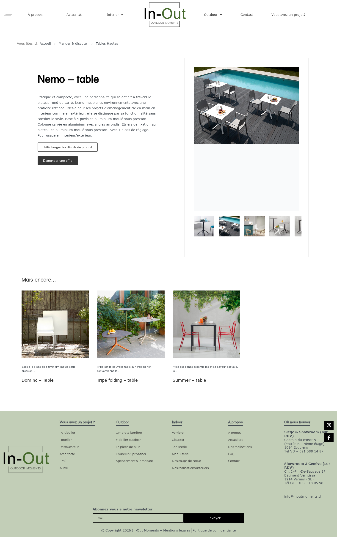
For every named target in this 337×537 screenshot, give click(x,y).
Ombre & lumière (129, 432)
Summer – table (189, 380)
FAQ (231, 454)
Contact (246, 14)
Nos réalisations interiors (190, 468)
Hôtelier (66, 439)
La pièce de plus (128, 447)
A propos (234, 432)
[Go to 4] (279, 226)
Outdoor (211, 14)
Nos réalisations (240, 447)
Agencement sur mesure (134, 461)
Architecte (67, 454)
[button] (68, 147)
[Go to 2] (229, 226)
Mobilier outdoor (128, 439)
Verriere (178, 432)
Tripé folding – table (117, 380)
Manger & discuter (73, 43)
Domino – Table (38, 380)
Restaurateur (69, 447)
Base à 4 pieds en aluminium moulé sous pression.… (48, 368)
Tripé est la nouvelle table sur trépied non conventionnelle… (124, 368)
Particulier (67, 432)
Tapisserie (179, 447)
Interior (113, 14)
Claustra (178, 439)
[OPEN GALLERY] (246, 139)
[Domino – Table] (55, 324)
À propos (35, 14)
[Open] (8, 15)
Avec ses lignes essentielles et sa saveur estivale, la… (205, 368)
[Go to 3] (254, 226)
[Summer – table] (206, 324)
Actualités (74, 14)
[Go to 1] (204, 226)
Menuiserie (180, 454)
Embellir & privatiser (131, 454)
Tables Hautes (107, 43)
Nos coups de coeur (186, 461)
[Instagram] (329, 425)
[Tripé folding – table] (130, 324)
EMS (63, 461)
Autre (64, 468)
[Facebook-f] (329, 437)
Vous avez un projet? (288, 14)
